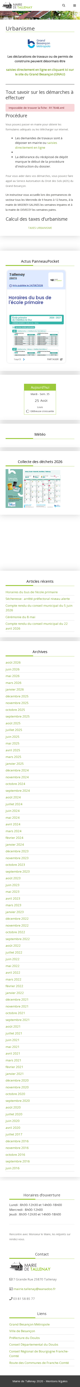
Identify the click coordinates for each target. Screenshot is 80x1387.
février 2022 (14, 986)
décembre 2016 (17, 1141)
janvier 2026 (15, 689)
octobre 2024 (15, 784)
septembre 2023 (18, 871)
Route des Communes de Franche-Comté (39, 1363)
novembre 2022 (17, 925)
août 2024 (13, 797)
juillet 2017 (14, 1134)
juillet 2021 (14, 1033)
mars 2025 (13, 757)
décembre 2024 (17, 770)
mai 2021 (13, 1047)
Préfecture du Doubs (24, 1338)
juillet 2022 (14, 952)
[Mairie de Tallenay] (17, 5)
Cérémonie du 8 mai (20, 617)
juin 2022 (13, 959)
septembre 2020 (18, 1101)
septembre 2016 (18, 1161)
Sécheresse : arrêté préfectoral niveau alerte (38, 546)
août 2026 (13, 662)
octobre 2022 (15, 932)
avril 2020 (13, 1127)
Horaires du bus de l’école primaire (32, 540)
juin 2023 (13, 885)
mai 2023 (13, 891)
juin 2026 (13, 669)
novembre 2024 (17, 777)
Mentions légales (57, 1381)
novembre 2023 (17, 858)
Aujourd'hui (40, 387)
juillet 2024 (14, 804)
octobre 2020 (15, 1094)
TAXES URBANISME (40, 228)
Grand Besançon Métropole (29, 1324)
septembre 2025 (18, 716)
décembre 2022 (17, 918)
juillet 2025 (14, 730)
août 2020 (13, 1107)
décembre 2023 (17, 851)
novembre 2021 (17, 1006)
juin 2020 (13, 1121)
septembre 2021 (18, 1020)
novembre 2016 (17, 1148)
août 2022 (13, 945)
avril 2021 (13, 1053)
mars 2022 (13, 979)
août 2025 (13, 723)
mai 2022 (13, 966)
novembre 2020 (17, 1087)
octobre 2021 (15, 1013)
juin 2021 (13, 1040)
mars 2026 (13, 683)
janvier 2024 (15, 844)
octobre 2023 (15, 864)
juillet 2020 (14, 1114)
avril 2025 (13, 750)
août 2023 (13, 878)
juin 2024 (13, 811)
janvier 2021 (15, 1074)
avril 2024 (13, 824)
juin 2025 (13, 737)
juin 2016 (13, 1168)
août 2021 (13, 1026)
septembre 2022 (18, 939)
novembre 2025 (17, 703)
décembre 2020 (17, 1080)
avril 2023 (13, 898)
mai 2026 (13, 676)
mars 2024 (13, 831)
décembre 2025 (17, 696)
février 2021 (14, 1067)
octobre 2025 (15, 710)
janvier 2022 (15, 993)
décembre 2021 (17, 999)
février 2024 (14, 838)
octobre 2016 (15, 1154)
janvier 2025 (15, 763)
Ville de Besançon (22, 1331)
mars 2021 (13, 1060)
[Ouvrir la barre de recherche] (63, 5)
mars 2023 (13, 905)
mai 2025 (13, 743)
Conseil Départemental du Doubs (33, 1344)
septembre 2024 (18, 790)
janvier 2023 (15, 912)
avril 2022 (13, 972)
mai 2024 (13, 817)
